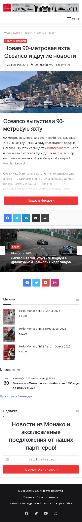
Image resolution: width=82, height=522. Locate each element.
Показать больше (40, 200)
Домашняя (13, 32)
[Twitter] (17, 218)
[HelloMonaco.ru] (41, 7)
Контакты (52, 497)
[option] (41, 250)
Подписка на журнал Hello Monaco (32, 503)
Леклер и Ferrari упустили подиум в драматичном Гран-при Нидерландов (41, 260)
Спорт (15, 247)
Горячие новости (46, 32)
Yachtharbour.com (57, 148)
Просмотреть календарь (16, 396)
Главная (28, 497)
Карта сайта (64, 503)
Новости (28, 32)
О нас (39, 497)
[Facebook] (8, 218)
